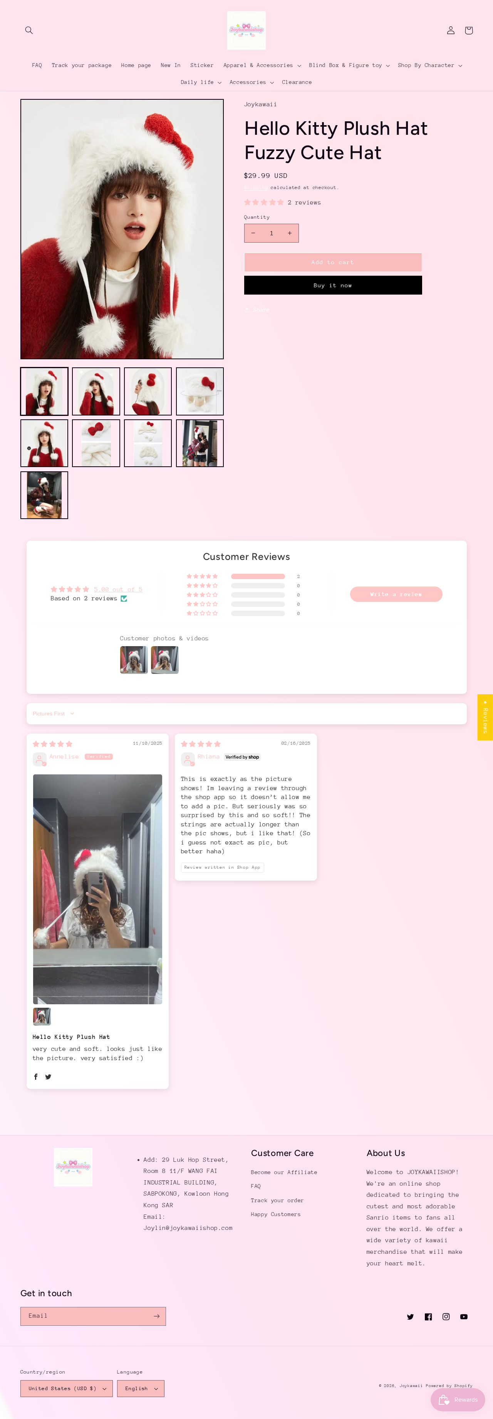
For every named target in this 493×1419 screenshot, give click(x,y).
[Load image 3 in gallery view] (148, 391)
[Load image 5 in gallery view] (44, 443)
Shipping (256, 187)
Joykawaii (411, 1386)
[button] (29, 30)
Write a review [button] (397, 594)
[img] (53, 744)
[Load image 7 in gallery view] (148, 443)
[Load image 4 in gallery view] (200, 391)
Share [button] (261, 310)
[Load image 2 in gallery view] (96, 391)
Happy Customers (276, 1214)
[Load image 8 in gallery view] (200, 443)
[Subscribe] (156, 1316)
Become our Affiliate (284, 1172)
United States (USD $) (63, 1388)
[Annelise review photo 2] (42, 1016)
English (137, 1388)
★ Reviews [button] (485, 717)
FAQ (256, 1186)
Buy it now (333, 285)
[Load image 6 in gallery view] (96, 443)
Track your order (277, 1200)
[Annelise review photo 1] (98, 889)
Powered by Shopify (449, 1386)
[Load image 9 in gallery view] (44, 495)
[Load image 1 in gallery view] (44, 391)
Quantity (257, 217)
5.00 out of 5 (118, 589)
